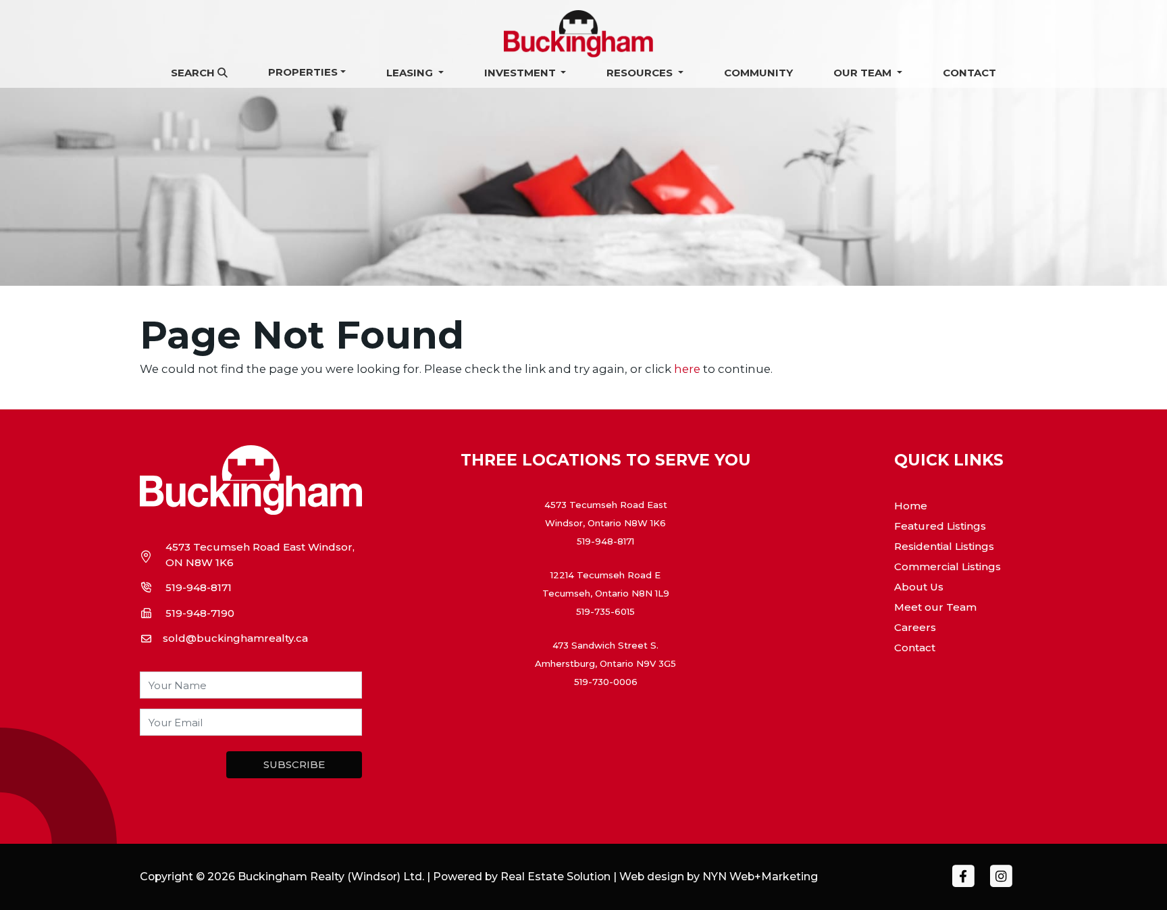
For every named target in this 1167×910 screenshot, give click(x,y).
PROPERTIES (303, 72)
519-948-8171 (198, 587)
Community (758, 72)
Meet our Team (935, 607)
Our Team (863, 72)
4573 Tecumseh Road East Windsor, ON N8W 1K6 (260, 554)
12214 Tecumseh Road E (605, 575)
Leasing (411, 72)
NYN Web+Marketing (760, 876)
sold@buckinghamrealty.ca (235, 638)
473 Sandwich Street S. (605, 645)
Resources (640, 72)
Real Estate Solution (555, 876)
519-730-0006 (606, 681)
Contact (969, 72)
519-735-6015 (605, 611)
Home (910, 505)
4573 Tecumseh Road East (605, 504)
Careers (915, 627)
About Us (918, 586)
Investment (521, 72)
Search (194, 72)
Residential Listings (944, 546)
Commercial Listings (947, 566)
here (687, 369)
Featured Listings (940, 526)
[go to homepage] (583, 32)
